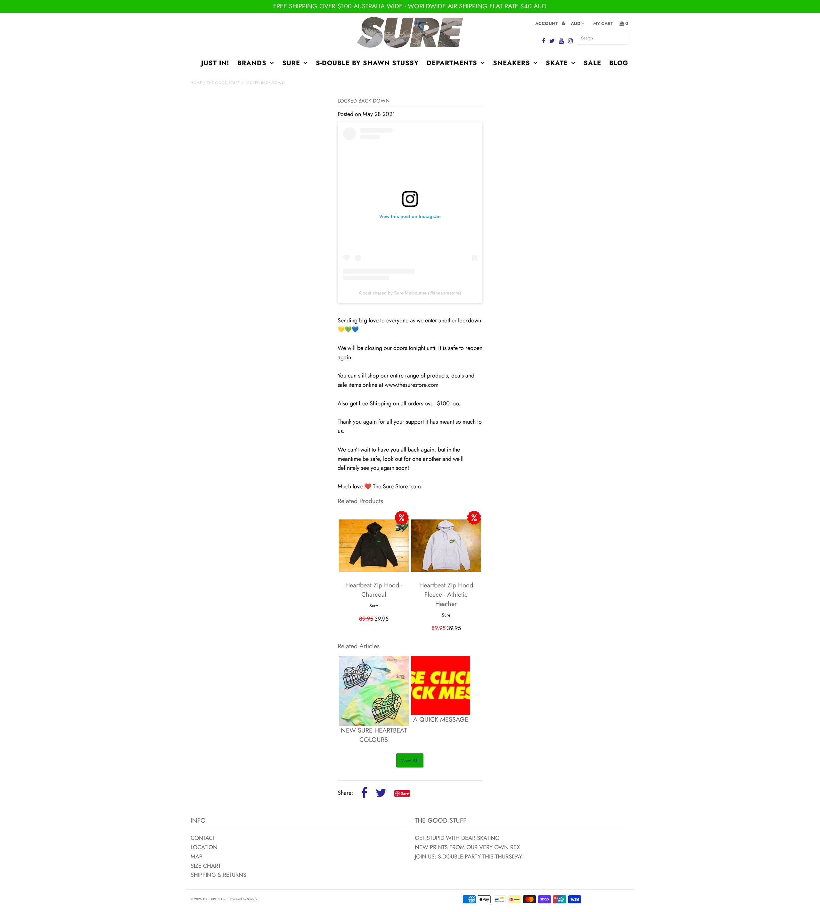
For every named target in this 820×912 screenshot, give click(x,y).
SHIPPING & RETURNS (218, 875)
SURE (291, 63)
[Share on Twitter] (381, 793)
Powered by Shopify (243, 899)
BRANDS (251, 63)
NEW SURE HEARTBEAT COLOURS (374, 735)
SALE (592, 63)
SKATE (557, 63)
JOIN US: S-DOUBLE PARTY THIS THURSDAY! (469, 856)
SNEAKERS (511, 63)
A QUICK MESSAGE (440, 719)
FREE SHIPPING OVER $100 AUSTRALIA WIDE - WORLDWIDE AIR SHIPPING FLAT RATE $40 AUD (409, 6)
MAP (196, 856)
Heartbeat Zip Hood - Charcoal (373, 590)
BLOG (618, 63)
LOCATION (204, 847)
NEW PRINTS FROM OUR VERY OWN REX (467, 847)
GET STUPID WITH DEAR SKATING (457, 838)
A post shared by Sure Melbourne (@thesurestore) (410, 292)
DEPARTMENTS (452, 63)
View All (410, 760)
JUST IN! (215, 63)
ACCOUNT (547, 23)
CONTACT (203, 838)
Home (196, 82)
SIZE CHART (206, 866)
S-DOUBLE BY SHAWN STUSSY (367, 63)
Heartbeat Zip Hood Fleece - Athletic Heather (446, 595)
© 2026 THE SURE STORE (209, 899)
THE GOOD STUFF (223, 82)
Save (405, 793)
